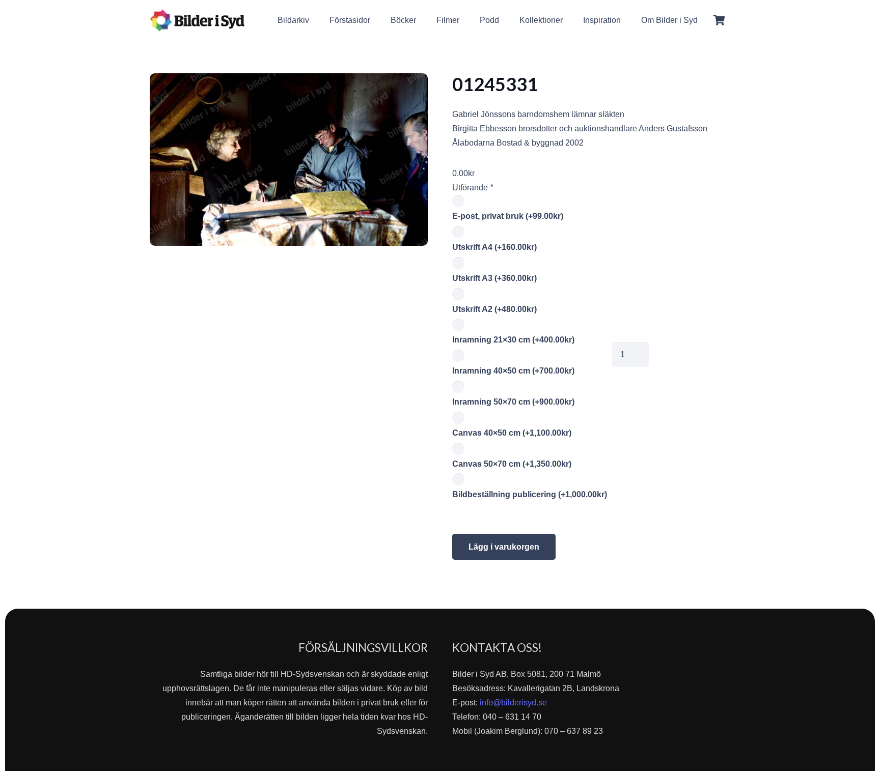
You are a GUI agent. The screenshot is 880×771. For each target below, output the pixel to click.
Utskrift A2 (494, 309)
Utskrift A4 (494, 247)
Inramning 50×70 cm (513, 401)
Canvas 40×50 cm (511, 433)
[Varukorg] (719, 20)
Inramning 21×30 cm (513, 339)
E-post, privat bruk (507, 216)
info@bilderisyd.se (513, 702)
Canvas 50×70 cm (511, 464)
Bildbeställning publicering (529, 494)
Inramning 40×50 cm (513, 370)
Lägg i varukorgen (504, 546)
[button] (705, 20)
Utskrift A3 (494, 278)
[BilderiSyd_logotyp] (197, 20)
